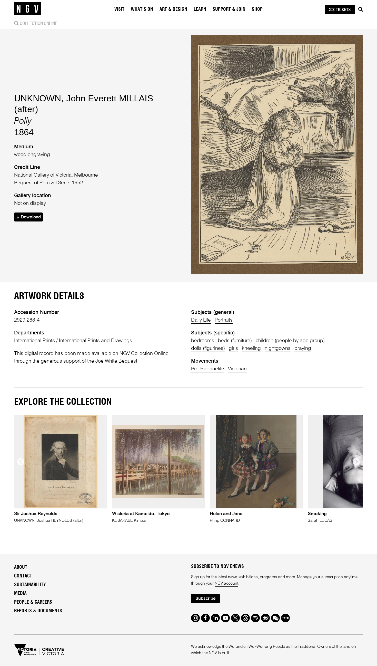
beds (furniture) (235, 340)
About (20, 567)
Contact (23, 576)
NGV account (226, 584)
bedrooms (202, 340)
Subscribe (205, 598)
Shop (257, 9)
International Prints (34, 340)
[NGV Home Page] (27, 9)
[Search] (360, 9)
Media (20, 593)
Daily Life (201, 320)
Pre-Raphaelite (207, 369)
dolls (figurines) (208, 348)
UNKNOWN (37, 98)
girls (233, 348)
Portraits (224, 320)
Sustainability (30, 585)
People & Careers (33, 602)
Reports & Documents (38, 611)
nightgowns (278, 348)
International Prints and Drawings (95, 340)
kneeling (251, 348)
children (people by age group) (290, 340)
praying (302, 348)
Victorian (237, 369)
